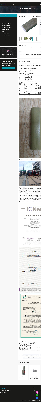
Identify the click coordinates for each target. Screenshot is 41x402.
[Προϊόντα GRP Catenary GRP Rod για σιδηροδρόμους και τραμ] (28, 26)
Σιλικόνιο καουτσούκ (5, 33)
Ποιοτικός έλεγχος (34, 391)
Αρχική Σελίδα (16, 10)
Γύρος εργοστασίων (34, 390)
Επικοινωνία (8, 68)
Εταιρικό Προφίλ (34, 389)
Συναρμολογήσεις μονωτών (6, 29)
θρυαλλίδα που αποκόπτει (6, 35)
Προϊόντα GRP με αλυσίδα (24, 10)
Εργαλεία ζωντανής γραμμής (6, 23)
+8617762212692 (8, 65)
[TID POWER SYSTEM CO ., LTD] (3, 388)
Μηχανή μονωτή (4, 37)
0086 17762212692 (12, 63)
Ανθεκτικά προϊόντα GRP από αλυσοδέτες (31, 355)
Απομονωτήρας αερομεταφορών (7, 27)
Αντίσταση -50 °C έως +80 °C (22, 377)
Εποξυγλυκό (4, 31)
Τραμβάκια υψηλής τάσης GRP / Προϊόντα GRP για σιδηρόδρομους (34, 377)
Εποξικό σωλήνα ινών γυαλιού (6, 21)
